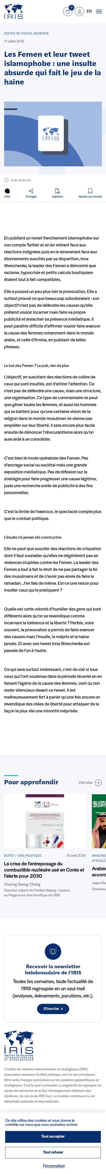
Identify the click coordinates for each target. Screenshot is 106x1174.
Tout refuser (53, 1152)
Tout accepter (53, 1137)
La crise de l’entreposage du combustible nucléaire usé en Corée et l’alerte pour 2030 (44, 870)
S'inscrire (51, 1009)
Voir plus (85, 783)
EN (89, 11)
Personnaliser (54, 1166)
